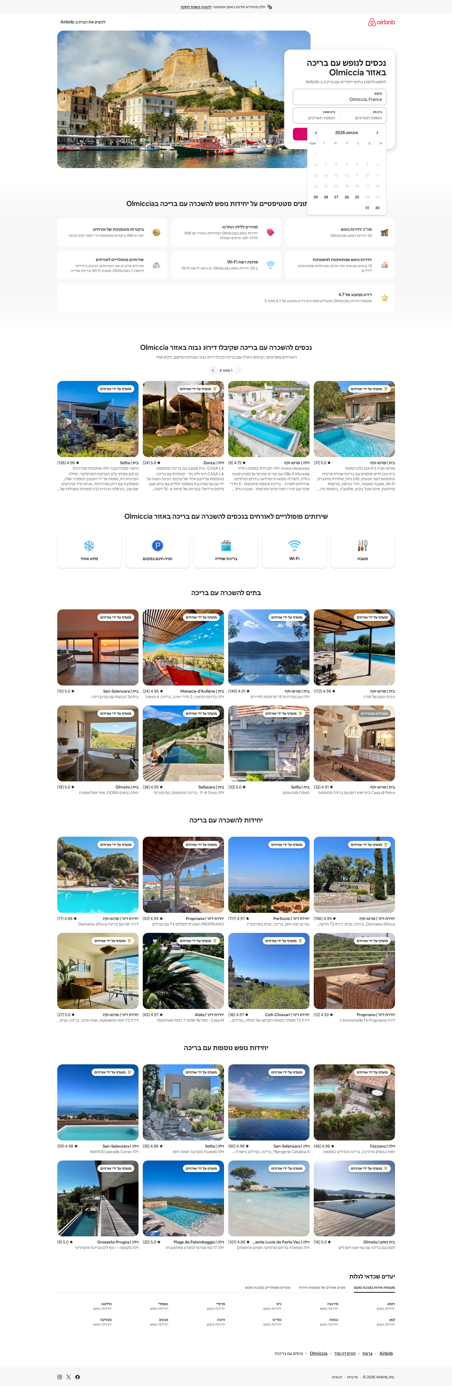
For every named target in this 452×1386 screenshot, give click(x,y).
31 (367, 207)
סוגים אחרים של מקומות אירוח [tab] (322, 1287)
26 (347, 197)
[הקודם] (239, 370)
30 (377, 207)
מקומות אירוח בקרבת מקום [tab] (374, 1287)
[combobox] (339, 99)
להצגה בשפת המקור (195, 6)
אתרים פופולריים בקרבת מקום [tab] (268, 1287)
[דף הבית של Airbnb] (381, 22)
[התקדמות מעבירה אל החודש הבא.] (316, 132)
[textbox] (363, 118)
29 (315, 197)
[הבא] (213, 370)
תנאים (337, 1377)
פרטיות (352, 1377)
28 (326, 197)
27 (336, 197)
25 (357, 197)
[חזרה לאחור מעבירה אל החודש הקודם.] (377, 132)
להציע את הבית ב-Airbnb (82, 22)
